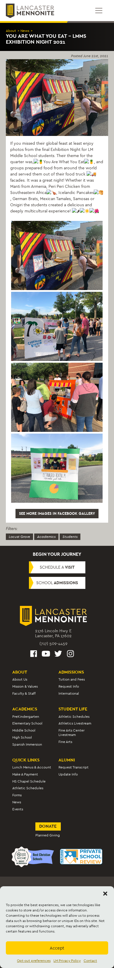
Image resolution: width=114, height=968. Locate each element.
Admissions (71, 672)
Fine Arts (65, 742)
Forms (17, 795)
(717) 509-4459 (53, 643)
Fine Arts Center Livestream (71, 732)
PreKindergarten (25, 717)
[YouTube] (46, 654)
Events (17, 809)
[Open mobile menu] (98, 10)
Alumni (66, 760)
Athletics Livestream (74, 723)
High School (22, 737)
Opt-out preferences (34, 961)
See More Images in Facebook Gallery (57, 513)
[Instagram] (70, 654)
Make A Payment (25, 774)
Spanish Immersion (27, 744)
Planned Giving (47, 835)
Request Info (68, 686)
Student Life (72, 709)
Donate (48, 826)
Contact (90, 961)
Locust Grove (19, 537)
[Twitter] (58, 654)
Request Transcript (73, 767)
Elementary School (27, 723)
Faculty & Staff (24, 693)
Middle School (23, 730)
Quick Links (25, 760)
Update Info (68, 774)
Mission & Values (25, 686)
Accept (57, 948)
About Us (19, 679)
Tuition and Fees (71, 679)
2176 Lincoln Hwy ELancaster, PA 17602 (53, 633)
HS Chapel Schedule (29, 781)
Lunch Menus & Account (31, 767)
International (68, 693)
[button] (105, 894)
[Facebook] (34, 654)
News (24, 31)
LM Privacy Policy (67, 961)
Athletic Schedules (73, 717)
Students (70, 537)
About (11, 31)
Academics (46, 537)
